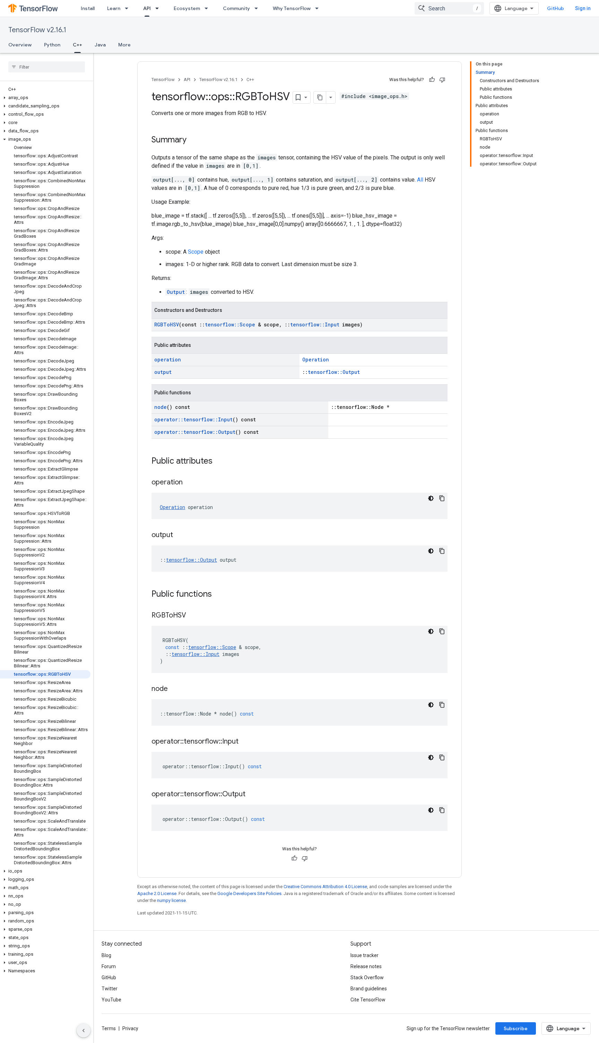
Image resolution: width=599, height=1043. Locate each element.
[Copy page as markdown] (320, 97)
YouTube (111, 999)
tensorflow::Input (314, 324)
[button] (45, 98)
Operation (315, 359)
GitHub (555, 8)
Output (176, 292)
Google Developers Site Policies (249, 893)
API (147, 8)
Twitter (110, 988)
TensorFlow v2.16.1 (37, 30)
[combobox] (449, 8)
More (124, 45)
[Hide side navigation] (83, 1030)
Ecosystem (187, 8)
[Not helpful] (442, 79)
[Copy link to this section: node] (175, 689)
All (420, 179)
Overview (20, 45)
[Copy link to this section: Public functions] (219, 594)
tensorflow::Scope (230, 324)
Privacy (130, 1028)
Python (52, 45)
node (160, 407)
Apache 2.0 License (156, 893)
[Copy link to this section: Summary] (193, 140)
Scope (195, 251)
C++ (77, 45)
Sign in (583, 8)
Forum (109, 966)
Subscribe (516, 1028)
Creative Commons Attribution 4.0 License (325, 886)
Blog (106, 955)
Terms (109, 1028)
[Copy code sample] (442, 498)
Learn (113, 8)
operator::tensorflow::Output (194, 432)
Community (236, 8)
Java (100, 45)
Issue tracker (364, 955)
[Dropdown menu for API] (159, 8)
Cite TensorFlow (367, 999)
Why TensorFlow (292, 8)
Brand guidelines (368, 988)
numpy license (171, 900)
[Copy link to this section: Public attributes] (219, 461)
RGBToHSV (166, 324)
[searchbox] (46, 66)
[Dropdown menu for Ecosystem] (208, 8)
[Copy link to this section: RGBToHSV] (193, 616)
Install (88, 8)
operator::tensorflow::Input (193, 419)
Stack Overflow (367, 977)
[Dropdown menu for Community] (258, 8)
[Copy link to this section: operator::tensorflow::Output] (252, 794)
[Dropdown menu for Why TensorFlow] (319, 8)
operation (167, 359)
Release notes (366, 966)
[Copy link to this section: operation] (190, 483)
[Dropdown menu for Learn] (128, 8)
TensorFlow (163, 79)
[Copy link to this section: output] (180, 535)
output (163, 372)
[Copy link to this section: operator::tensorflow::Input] (245, 742)
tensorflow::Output (334, 372)
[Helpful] (432, 79)
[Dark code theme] (430, 498)
